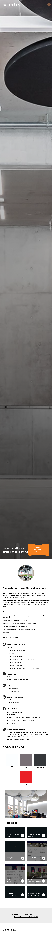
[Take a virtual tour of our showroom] (38, 550)
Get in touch (33, 914)
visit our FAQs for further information (26, 916)
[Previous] (39, 814)
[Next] (43, 814)
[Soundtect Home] (13, 4)
